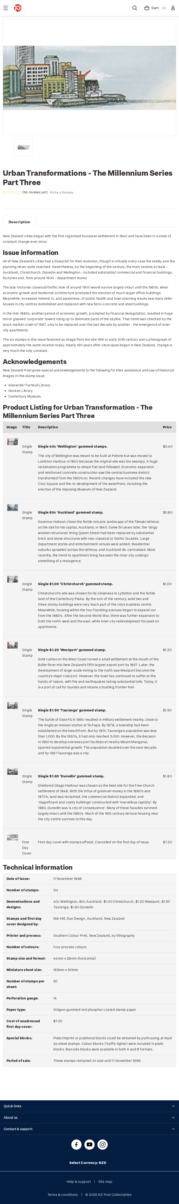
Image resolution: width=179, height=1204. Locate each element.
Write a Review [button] (61, 192)
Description (19, 222)
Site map (105, 1181)
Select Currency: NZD (88, 1163)
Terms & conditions (63, 1195)
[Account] (173, 8)
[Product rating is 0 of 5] (12, 192)
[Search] (135, 8)
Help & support (79, 1181)
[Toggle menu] (5, 8)
